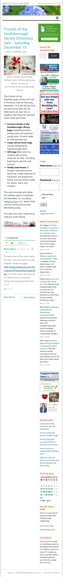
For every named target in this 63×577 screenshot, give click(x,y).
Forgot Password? (47, 213)
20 (49, 492)
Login (43, 204)
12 (46, 489)
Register (43, 211)
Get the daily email (47, 529)
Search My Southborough (47, 49)
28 (52, 494)
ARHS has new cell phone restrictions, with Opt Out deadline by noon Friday (49, 461)
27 (49, 494)
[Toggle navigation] (57, 18)
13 (49, 489)
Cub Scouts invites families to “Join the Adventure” (47, 426)
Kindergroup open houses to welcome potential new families (49, 442)
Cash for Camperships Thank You (49, 281)
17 (41, 492)
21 (52, 492)
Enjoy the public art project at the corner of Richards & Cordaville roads (49, 229)
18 (44, 492)
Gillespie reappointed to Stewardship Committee (49, 311)
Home (10, 572)
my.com (15, 3)
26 (46, 494)
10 (41, 489)
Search (54, 55)
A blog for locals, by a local (49, 3)
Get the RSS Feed (47, 526)
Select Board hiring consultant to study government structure (49, 344)
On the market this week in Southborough (49, 434)
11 (44, 489)
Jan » (49, 500)
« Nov (42, 500)
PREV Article (9, 297)
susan (8, 51)
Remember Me (47, 196)
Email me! (47, 562)
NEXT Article (29, 297)
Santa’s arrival (11, 201)
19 (46, 492)
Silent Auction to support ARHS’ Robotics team (49, 451)
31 (41, 497)
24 (41, 494)
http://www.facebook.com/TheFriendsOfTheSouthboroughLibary (19, 270)
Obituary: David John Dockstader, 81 (48, 257)
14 (52, 489)
